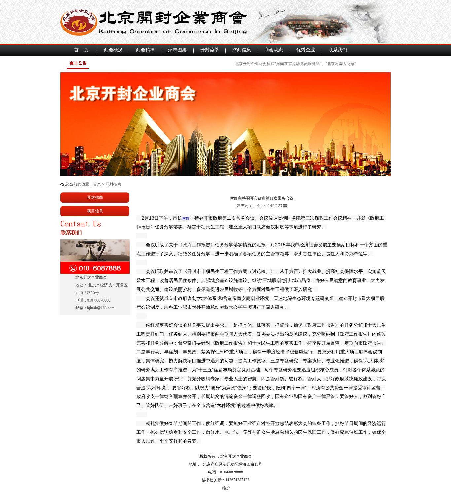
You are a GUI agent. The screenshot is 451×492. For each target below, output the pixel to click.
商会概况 (113, 49)
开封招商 (113, 184)
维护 (225, 488)
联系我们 (338, 49)
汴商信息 (241, 49)
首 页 (81, 49)
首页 (97, 184)
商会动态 (273, 49)
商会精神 (145, 49)
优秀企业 (305, 49)
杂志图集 (177, 49)
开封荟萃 (209, 49)
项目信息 (95, 211)
